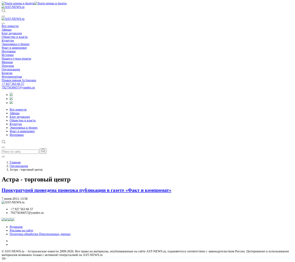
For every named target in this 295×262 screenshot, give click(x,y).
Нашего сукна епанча (16, 58)
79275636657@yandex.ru (18, 87)
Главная (15, 162)
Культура (8, 40)
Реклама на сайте (21, 230)
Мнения (7, 62)
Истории (8, 55)
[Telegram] (11, 94)
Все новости (10, 26)
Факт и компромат (14, 47)
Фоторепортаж (12, 76)
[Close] (3, 23)
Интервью (9, 51)
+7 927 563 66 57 (13, 84)
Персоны (8, 65)
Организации (11, 69)
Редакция (16, 226)
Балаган (7, 73)
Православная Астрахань (19, 80)
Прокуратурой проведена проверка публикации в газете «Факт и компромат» (86, 190)
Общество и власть (15, 37)
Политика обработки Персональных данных (40, 234)
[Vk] (11, 102)
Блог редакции (12, 33)
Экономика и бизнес (16, 44)
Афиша (6, 29)
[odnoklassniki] (11, 98)
